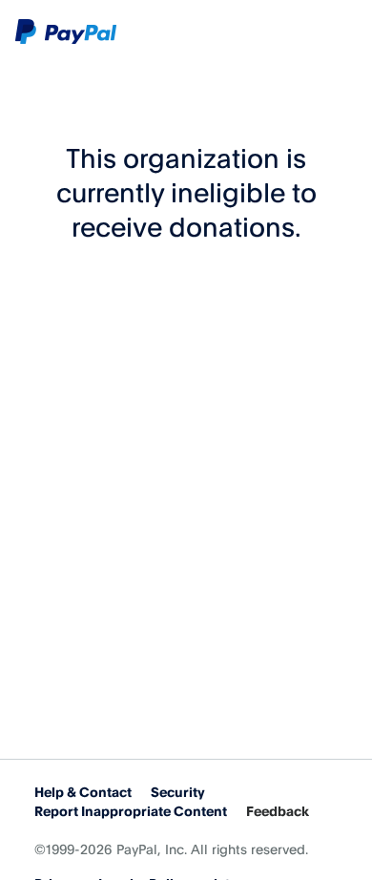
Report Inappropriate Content (130, 811)
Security (178, 792)
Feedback (277, 811)
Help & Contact (83, 792)
